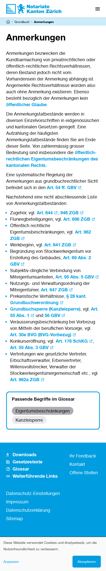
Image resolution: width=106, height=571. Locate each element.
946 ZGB (69, 212)
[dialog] (53, 554)
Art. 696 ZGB (76, 219)
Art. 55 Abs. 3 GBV (29, 347)
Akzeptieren (86, 561)
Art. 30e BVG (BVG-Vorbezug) (40, 334)
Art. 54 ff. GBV (61, 187)
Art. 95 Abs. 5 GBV (74, 276)
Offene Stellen (84, 472)
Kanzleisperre (29, 420)
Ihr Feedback (83, 455)
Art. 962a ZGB (24, 379)
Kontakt (77, 464)
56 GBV (52, 315)
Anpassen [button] (11, 561)
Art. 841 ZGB (57, 244)
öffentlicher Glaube (26, 104)
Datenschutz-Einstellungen (33, 493)
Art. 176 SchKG (72, 341)
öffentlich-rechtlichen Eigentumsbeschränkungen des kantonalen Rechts (52, 159)
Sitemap (14, 518)
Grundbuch (22, 22)
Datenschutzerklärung (28, 510)
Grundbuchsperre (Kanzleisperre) (45, 309)
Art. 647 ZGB (54, 289)
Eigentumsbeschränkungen (43, 410)
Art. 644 (45, 212)
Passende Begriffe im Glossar (43, 399)
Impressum (17, 501)
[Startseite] (8, 22)
